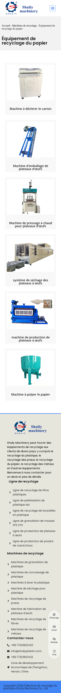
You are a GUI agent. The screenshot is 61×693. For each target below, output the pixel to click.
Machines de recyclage (24, 25)
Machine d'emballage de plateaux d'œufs (30, 167)
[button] (53, 8)
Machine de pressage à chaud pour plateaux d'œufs (30, 224)
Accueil (6, 25)
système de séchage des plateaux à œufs (30, 281)
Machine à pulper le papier (30, 394)
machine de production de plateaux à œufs (31, 338)
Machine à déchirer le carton (30, 109)
